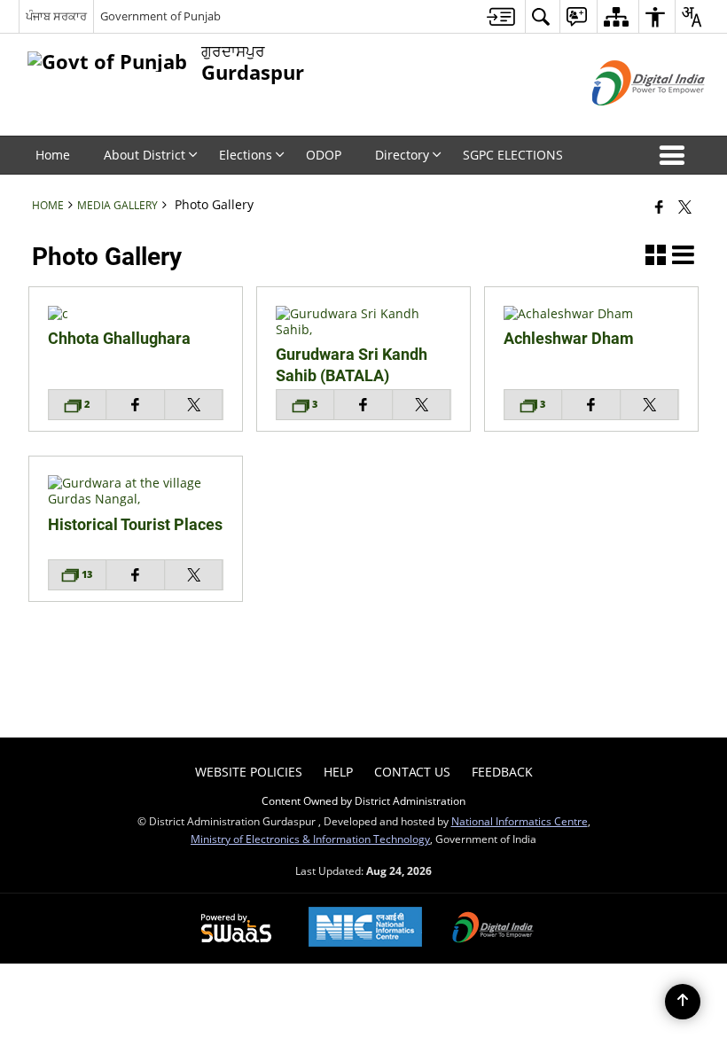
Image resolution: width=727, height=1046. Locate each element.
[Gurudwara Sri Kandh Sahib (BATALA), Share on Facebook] (363, 404)
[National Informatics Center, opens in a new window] (365, 929)
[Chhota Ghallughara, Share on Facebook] (135, 404)
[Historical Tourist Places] (135, 498)
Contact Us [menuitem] (412, 771)
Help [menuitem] (338, 771)
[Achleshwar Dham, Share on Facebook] (591, 404)
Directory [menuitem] (402, 154)
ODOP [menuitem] (323, 154)
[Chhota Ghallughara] (135, 313)
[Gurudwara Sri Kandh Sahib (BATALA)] (363, 329)
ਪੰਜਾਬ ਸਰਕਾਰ (56, 16)
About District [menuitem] (144, 154)
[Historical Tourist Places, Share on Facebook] (135, 574)
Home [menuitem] (52, 154)
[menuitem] (501, 16)
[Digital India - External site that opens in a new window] (626, 120)
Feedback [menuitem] (502, 771)
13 (85, 574)
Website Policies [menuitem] (248, 771)
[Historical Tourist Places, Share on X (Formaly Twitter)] (194, 574)
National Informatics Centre (519, 821)
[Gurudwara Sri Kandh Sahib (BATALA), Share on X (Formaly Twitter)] (422, 404)
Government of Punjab (160, 16)
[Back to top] (682, 1001)
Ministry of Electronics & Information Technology (310, 838)
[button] (675, 155)
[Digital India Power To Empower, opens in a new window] (493, 929)
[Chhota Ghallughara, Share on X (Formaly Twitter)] (194, 404)
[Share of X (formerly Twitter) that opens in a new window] (685, 206)
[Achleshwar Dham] (591, 313)
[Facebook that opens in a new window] (659, 206)
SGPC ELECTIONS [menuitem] (513, 154)
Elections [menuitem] (245, 154)
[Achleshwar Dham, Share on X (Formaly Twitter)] (650, 404)
